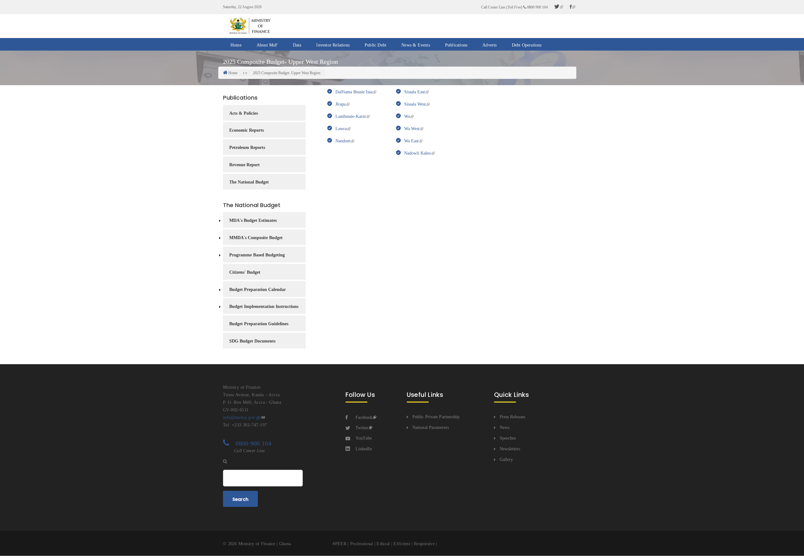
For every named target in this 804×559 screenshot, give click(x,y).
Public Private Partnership (436, 416)
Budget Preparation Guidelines (258, 323)
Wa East (411, 141)
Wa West (411, 128)
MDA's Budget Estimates (253, 220)
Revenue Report (244, 164)
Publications (456, 45)
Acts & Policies (243, 113)
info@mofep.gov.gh (242, 417)
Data (297, 45)
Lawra (340, 128)
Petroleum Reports (247, 147)
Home (236, 45)
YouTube (364, 438)
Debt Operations (527, 45)
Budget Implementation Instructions (263, 306)
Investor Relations (333, 45)
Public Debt (375, 45)
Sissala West (414, 104)
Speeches (508, 438)
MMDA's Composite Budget (256, 237)
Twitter (362, 427)
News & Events (415, 45)
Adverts (489, 45)
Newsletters (510, 449)
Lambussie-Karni (350, 116)
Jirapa (340, 104)
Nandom (342, 141)
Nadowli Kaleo (417, 153)
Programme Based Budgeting (257, 255)
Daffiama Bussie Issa (353, 92)
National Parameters (430, 427)
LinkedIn (364, 449)
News (504, 427)
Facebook (364, 417)
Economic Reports (246, 130)
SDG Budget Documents (252, 341)
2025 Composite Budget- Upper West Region (286, 73)
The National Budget (249, 182)
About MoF (267, 45)
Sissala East (414, 92)
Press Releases (512, 416)
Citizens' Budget (244, 272)
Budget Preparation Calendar (257, 289)
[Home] (249, 25)
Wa (406, 116)
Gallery (506, 459)
